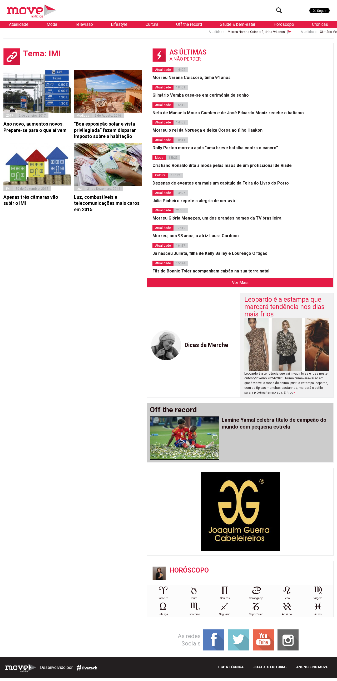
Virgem (318, 598)
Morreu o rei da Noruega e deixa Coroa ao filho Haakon (207, 130)
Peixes (318, 614)
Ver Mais (240, 282)
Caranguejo (256, 598)
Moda (52, 24)
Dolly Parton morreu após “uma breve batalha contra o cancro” (215, 147)
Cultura (152, 24)
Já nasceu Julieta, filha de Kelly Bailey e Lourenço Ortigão (209, 253)
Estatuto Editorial (269, 667)
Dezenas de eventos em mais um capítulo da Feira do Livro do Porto (220, 183)
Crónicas (320, 24)
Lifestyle (119, 24)
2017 (9, 115)
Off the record (189, 24)
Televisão (84, 24)
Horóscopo (284, 24)
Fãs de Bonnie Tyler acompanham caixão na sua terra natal (210, 271)
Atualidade (18, 24)
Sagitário (224, 614)
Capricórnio (256, 614)
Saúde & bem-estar (237, 24)
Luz (79, 189)
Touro (194, 598)
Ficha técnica (231, 667)
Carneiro (162, 598)
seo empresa (86, 667)
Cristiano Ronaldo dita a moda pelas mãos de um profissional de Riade (222, 165)
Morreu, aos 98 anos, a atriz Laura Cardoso (195, 235)
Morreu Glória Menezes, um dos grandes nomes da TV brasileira (216, 218)
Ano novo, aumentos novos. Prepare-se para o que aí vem (35, 127)
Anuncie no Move (312, 667)
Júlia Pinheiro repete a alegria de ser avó (193, 200)
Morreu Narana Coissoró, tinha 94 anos (238, 32)
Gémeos (225, 598)
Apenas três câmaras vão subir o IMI (30, 200)
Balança (163, 614)
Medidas (83, 115)
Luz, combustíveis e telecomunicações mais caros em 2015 (107, 203)
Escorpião (194, 614)
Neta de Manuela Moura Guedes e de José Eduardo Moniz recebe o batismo (228, 112)
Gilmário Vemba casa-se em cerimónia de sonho (200, 95)
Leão (287, 598)
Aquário (287, 614)
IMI (8, 189)
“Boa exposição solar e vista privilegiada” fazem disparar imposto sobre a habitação (105, 130)
